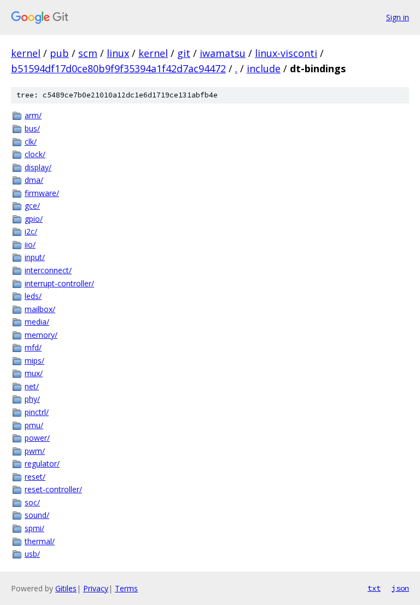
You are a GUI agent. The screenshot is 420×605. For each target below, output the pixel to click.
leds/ (33, 296)
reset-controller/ (53, 489)
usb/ (32, 554)
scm (87, 53)
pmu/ (34, 425)
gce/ (32, 205)
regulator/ (42, 463)
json (400, 588)
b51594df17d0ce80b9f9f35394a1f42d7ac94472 (118, 68)
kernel (25, 53)
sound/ (37, 515)
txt (374, 588)
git (183, 53)
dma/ (34, 180)
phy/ (32, 399)
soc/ (32, 502)
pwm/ (35, 451)
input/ (35, 257)
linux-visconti (286, 53)
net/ (32, 386)
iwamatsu (223, 53)
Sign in (397, 17)
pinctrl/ (37, 412)
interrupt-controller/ (59, 283)
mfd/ (33, 347)
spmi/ (34, 528)
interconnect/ (48, 270)
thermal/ (40, 541)
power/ (37, 438)
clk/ (31, 141)
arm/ (33, 115)
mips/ (34, 360)
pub (59, 53)
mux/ (34, 373)
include (264, 68)
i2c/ (31, 231)
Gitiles (66, 588)
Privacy (95, 588)
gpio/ (34, 219)
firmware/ (42, 193)
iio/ (30, 244)
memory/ (41, 335)
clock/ (35, 154)
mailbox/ (40, 309)
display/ (38, 167)
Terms (126, 588)
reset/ (35, 476)
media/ (37, 321)
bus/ (32, 128)
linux (118, 53)
